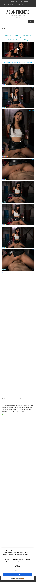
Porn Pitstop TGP (24, 1)
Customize (17, 566)
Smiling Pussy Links (18, 37)
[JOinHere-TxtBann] (18, 62)
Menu (3, 29)
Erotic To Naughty (25, 40)
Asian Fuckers (18, 12)
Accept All (17, 574)
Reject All (17, 570)
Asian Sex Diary (19, 5)
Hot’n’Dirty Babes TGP (8, 5)
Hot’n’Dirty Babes (17, 35)
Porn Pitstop (16, 40)
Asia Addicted (14, 1)
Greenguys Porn (7, 35)
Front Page (5, 1)
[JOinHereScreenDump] (18, 475)
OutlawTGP (9, 40)
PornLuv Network (27, 35)
